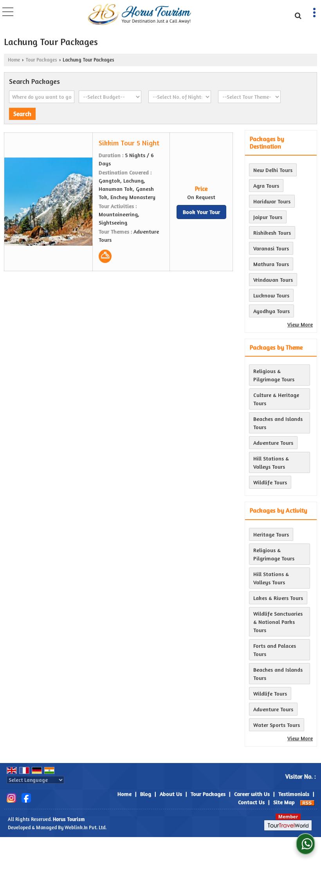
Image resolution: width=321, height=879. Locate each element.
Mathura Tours (271, 264)
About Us (171, 793)
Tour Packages (41, 60)
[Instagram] (11, 797)
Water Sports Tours (276, 724)
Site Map (284, 802)
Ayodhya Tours (271, 311)
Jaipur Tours (267, 217)
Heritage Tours (271, 534)
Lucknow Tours (271, 295)
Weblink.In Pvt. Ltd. (85, 827)
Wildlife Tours (270, 482)
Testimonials (293, 793)
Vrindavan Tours (273, 279)
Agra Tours (266, 185)
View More (300, 324)
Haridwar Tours (271, 201)
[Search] (297, 14)
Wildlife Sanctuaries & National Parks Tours (278, 621)
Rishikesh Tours (272, 232)
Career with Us (252, 793)
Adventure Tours (273, 442)
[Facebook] (26, 797)
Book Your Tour (201, 211)
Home (14, 60)
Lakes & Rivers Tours (278, 597)
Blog (145, 793)
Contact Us (251, 802)
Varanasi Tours (271, 248)
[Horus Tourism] (140, 15)
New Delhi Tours (272, 170)
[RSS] (307, 802)
